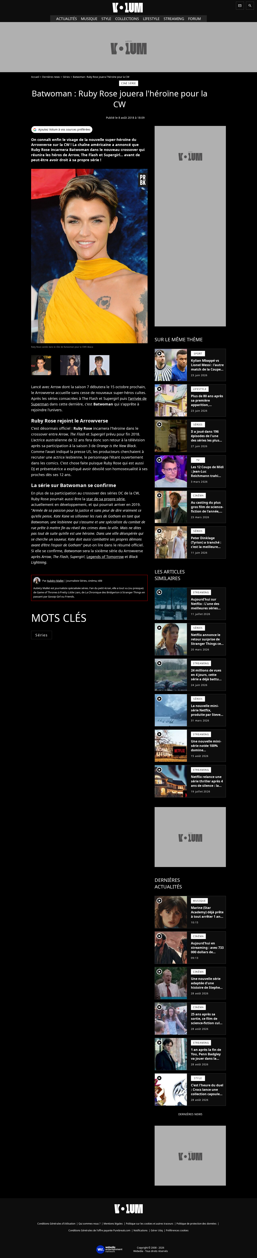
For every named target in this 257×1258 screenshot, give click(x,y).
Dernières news (51, 77)
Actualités (66, 18)
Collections (127, 18)
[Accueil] (128, 7)
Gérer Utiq (157, 1230)
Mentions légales (113, 1223)
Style (106, 18)
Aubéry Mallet (55, 580)
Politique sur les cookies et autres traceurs (149, 1223)
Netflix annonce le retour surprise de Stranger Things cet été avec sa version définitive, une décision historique (206, 646)
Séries (66, 77)
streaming (174, 18)
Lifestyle (151, 18)
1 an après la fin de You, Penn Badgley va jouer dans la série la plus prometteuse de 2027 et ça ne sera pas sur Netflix (206, 1062)
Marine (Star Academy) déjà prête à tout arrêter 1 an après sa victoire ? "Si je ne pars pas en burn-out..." (207, 919)
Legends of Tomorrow (105, 556)
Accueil (35, 77)
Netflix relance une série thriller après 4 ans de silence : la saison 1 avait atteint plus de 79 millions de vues (207, 788)
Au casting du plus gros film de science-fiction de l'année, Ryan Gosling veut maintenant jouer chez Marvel (207, 513)
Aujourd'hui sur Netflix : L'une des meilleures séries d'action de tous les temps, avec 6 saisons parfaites (206, 610)
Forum (194, 18)
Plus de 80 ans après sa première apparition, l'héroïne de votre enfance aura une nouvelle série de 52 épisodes (207, 409)
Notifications (141, 1230)
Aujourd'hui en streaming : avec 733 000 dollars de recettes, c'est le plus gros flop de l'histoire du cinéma (207, 954)
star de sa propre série (105, 498)
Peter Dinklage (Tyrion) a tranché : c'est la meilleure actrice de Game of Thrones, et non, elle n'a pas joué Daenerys (207, 551)
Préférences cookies (177, 1230)
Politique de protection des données (196, 1223)
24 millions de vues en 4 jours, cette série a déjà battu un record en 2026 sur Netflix (206, 679)
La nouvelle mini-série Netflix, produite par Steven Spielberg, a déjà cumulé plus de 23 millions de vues (207, 717)
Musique (89, 18)
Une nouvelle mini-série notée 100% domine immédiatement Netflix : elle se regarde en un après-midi (206, 754)
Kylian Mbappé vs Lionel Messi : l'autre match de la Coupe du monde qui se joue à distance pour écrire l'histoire (207, 371)
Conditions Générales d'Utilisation (56, 1223)
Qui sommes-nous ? (89, 1223)
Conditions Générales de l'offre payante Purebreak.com (99, 1230)
